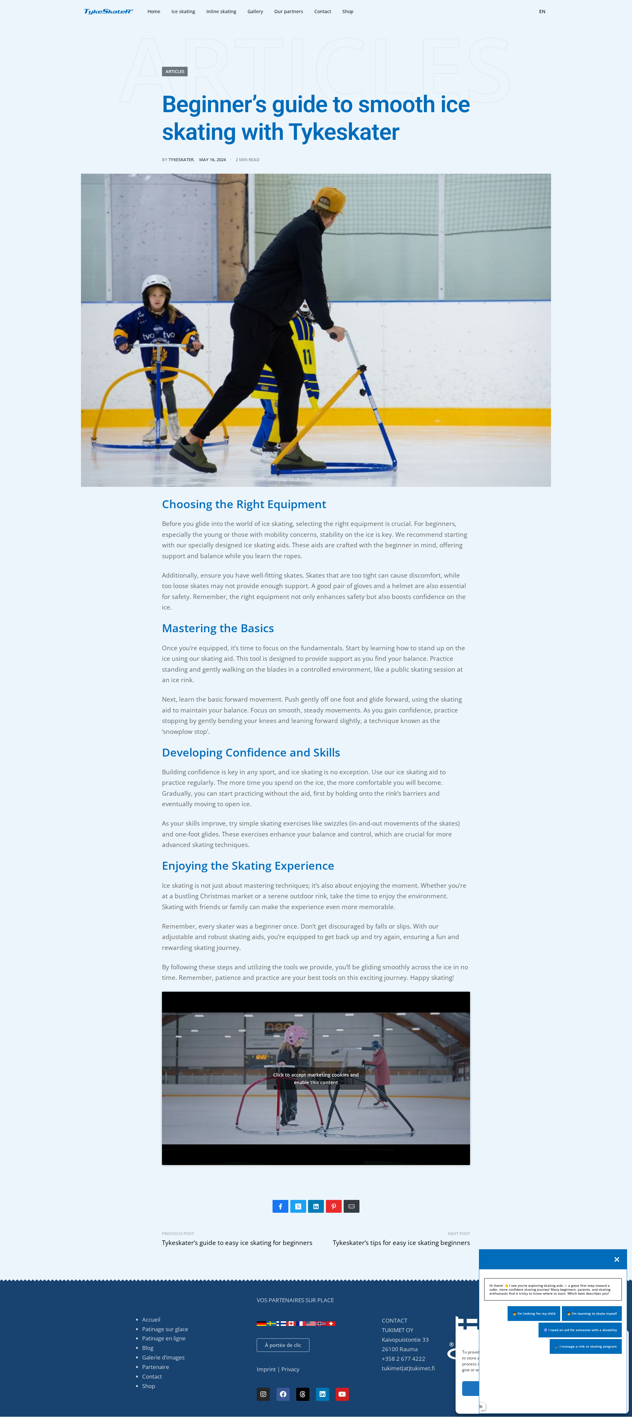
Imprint (266, 1369)
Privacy (290, 1369)
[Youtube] (342, 1394)
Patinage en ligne (164, 1338)
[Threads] (302, 1394)
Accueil (151, 1319)
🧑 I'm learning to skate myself (592, 1313)
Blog (147, 1348)
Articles (175, 71)
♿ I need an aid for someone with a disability (580, 1330)
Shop (148, 1386)
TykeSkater (181, 159)
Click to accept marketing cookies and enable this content (316, 1078)
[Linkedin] (322, 1394)
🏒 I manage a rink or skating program (586, 1346)
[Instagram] (263, 1394)
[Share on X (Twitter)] (298, 1206)
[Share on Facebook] (280, 1206)
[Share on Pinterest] (334, 1206)
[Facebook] (283, 1394)
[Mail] (351, 1206)
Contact (152, 1376)
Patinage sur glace (165, 1329)
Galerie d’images (163, 1357)
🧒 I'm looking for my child (534, 1313)
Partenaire (155, 1367)
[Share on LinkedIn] (316, 1206)
